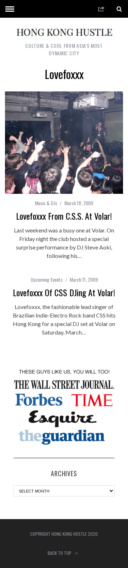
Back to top (60, 553)
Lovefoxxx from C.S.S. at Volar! (64, 215)
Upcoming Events (47, 279)
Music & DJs (46, 203)
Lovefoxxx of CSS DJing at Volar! (64, 292)
